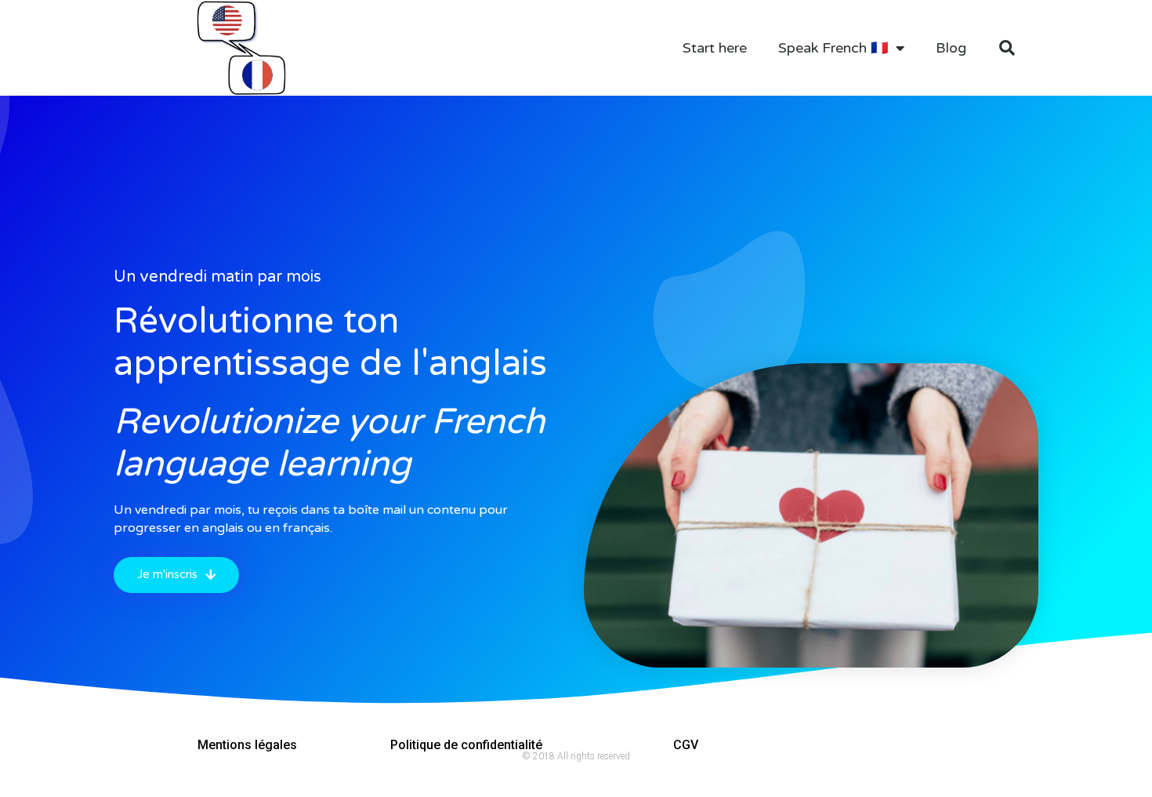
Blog (951, 47)
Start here (715, 47)
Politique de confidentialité (466, 744)
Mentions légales (247, 744)
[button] (176, 575)
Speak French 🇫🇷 (833, 47)
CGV (685, 744)
